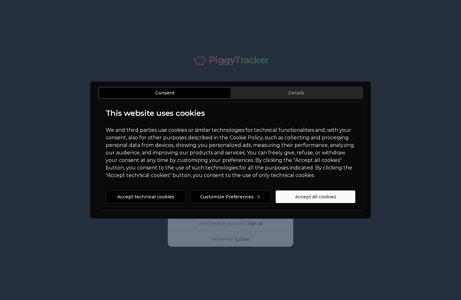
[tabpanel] (230, 156)
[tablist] (230, 93)
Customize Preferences (227, 197)
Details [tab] (296, 93)
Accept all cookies (315, 197)
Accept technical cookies (145, 197)
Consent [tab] (165, 93)
